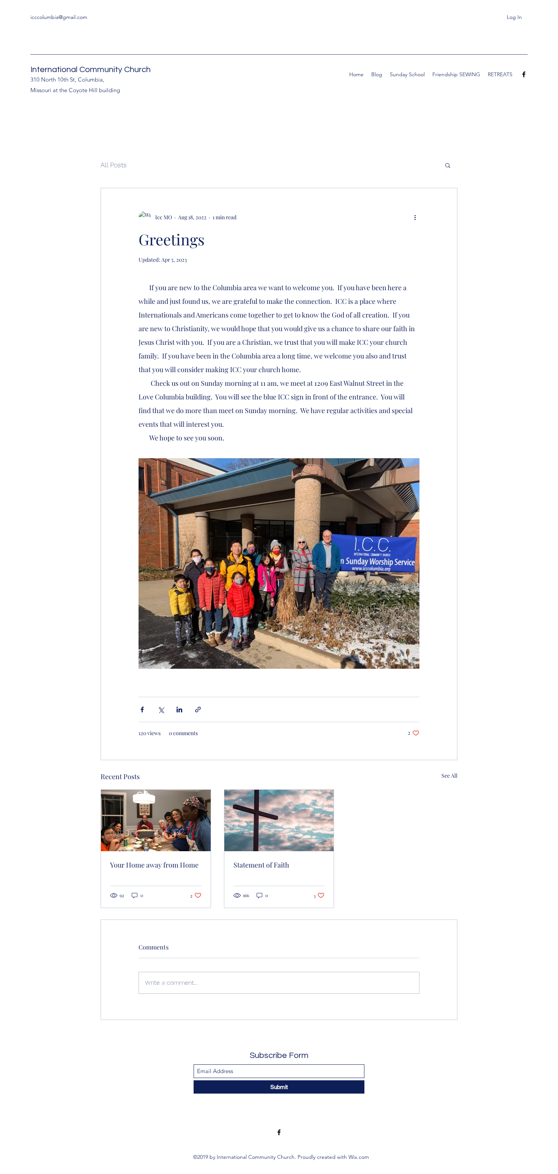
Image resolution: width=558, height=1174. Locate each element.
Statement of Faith (261, 864)
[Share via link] (198, 709)
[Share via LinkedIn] (179, 709)
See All (449, 775)
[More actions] (414, 217)
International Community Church (90, 69)
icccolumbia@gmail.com (58, 17)
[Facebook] (524, 74)
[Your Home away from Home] (156, 820)
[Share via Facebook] (142, 709)
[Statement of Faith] (279, 820)
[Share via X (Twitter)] (160, 709)
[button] (447, 165)
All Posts (114, 165)
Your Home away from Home (154, 864)
